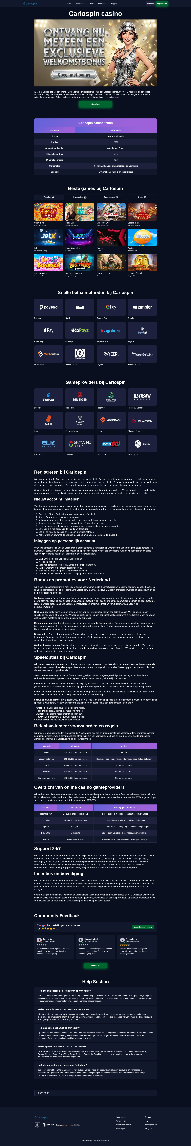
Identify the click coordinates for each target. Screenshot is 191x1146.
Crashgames (109, 197)
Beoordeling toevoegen (143, 927)
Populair (47, 197)
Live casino (78, 197)
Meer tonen (95, 965)
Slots (140, 197)
